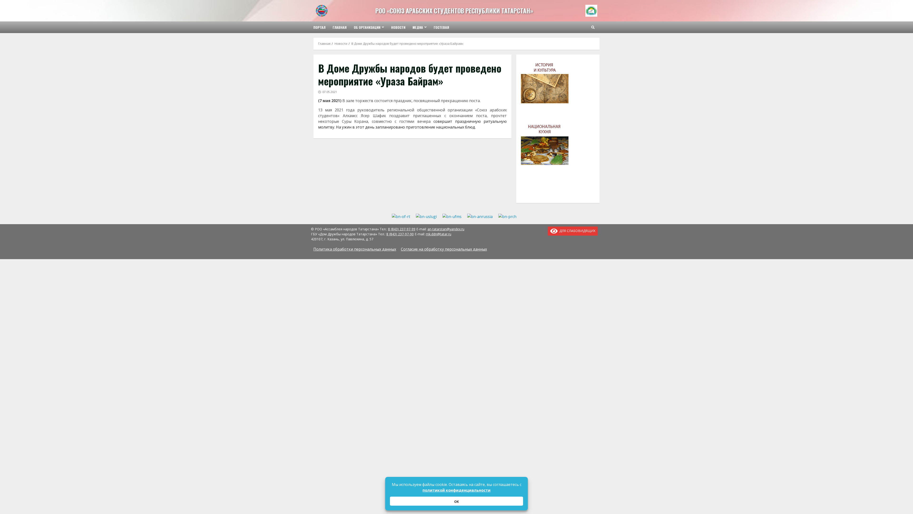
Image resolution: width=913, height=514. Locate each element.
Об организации (367, 27)
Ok (456, 501)
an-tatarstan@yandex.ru (445, 229)
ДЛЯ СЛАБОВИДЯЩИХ (576, 230)
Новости (398, 27)
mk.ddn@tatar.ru (438, 234)
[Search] (593, 27)
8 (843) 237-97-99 (401, 229)
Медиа (418, 27)
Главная (340, 27)
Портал (319, 27)
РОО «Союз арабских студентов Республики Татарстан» (454, 10)
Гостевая (441, 27)
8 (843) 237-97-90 (400, 234)
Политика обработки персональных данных (354, 249)
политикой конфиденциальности (456, 490)
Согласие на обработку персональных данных (444, 249)
